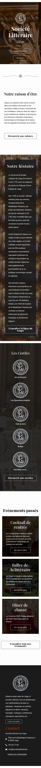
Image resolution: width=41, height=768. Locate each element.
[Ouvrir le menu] (38, 5)
